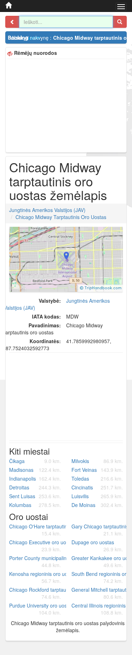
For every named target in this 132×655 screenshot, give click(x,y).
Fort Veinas (97, 469)
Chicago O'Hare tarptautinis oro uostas (37, 530)
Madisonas (35, 469)
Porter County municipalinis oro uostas (37, 561)
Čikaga (35, 460)
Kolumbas (35, 504)
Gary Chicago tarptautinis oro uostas (99, 530)
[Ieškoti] (120, 22)
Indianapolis (35, 478)
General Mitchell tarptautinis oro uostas (99, 593)
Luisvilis (97, 496)
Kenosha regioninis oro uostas (37, 577)
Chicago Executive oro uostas (37, 546)
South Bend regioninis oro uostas (99, 577)
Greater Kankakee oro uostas (99, 561)
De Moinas (97, 504)
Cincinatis (97, 487)
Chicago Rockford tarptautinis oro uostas (37, 593)
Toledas (97, 478)
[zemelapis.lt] (8, 5)
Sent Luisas (35, 496)
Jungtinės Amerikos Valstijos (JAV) (47, 209)
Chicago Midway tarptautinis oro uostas (60, 216)
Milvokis (97, 460)
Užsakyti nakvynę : (68, 37)
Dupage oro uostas (97, 546)
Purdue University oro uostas (37, 609)
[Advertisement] (66, 105)
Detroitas (35, 487)
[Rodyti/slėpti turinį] (12, 22)
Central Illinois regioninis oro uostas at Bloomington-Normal (99, 609)
